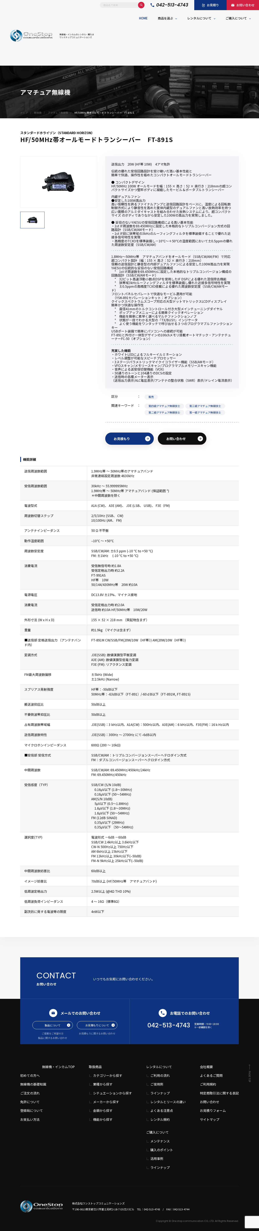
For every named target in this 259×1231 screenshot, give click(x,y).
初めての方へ (30, 1075)
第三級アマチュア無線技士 (205, 406)
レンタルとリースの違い (168, 1102)
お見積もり (122, 438)
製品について (53, 1025)
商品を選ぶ (165, 18)
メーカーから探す (106, 1102)
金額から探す (103, 1110)
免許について (30, 1101)
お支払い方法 (30, 1119)
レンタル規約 (160, 1119)
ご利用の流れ (160, 1075)
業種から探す (103, 1084)
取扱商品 (95, 1066)
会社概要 (206, 1066)
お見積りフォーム (213, 1110)
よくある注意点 (161, 1110)
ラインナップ (160, 1093)
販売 (151, 397)
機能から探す (103, 1119)
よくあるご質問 (211, 1075)
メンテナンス (160, 1141)
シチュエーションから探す (112, 1093)
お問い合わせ (176, 438)
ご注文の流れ (30, 1093)
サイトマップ (209, 1119)
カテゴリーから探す (107, 1075)
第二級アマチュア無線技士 (164, 412)
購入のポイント (161, 1150)
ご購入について (236, 18)
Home (143, 18)
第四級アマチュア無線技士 (164, 406)
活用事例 (156, 1158)
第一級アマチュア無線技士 (205, 412)
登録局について (31, 1110)
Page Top (249, 1076)
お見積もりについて (97, 1025)
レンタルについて (199, 18)
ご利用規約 (208, 1084)
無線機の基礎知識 (33, 1084)
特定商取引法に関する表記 (219, 1093)
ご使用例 (156, 1084)
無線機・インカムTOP (58, 1066)
